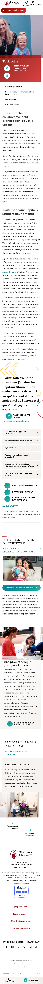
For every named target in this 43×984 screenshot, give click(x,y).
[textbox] (20, 587)
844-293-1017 (10, 506)
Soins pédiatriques (16, 10)
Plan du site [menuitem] (22, 967)
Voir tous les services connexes (16, 752)
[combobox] (21, 588)
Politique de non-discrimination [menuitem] (21, 961)
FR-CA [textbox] (32, 5)
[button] (32, 3)
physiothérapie (9, 272)
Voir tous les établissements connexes (18, 550)
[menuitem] (21, 906)
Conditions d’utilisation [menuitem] (21, 964)
